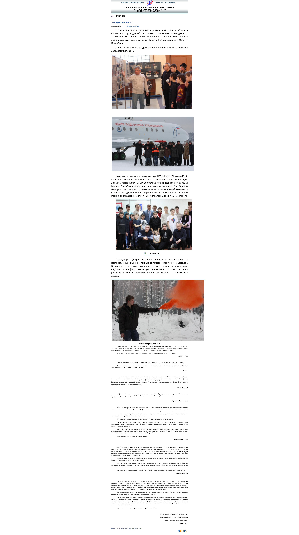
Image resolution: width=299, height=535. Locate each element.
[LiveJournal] (186, 531)
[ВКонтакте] (179, 531)
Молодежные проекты (133, 26)
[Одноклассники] (181, 531)
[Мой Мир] (183, 531)
